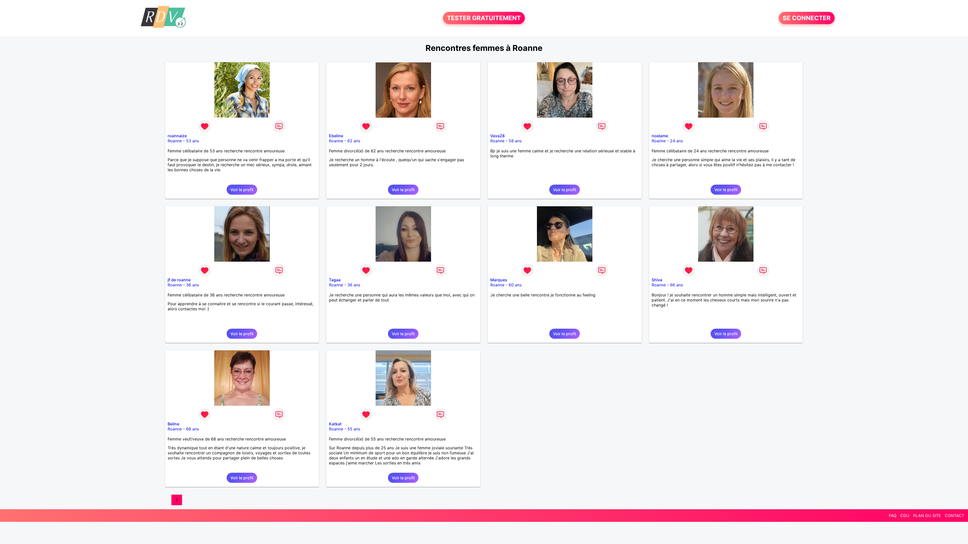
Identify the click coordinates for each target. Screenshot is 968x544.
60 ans (515, 284)
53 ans (192, 140)
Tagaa (335, 279)
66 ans (676, 284)
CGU (904, 515)
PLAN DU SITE (927, 515)
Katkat (335, 423)
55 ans (353, 428)
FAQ (892, 515)
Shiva (657, 279)
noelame (660, 135)
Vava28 (497, 135)
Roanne (175, 140)
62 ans (353, 140)
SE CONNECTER (807, 18)
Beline (173, 423)
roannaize (177, 135)
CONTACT (954, 515)
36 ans (192, 284)
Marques (498, 279)
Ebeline (336, 135)
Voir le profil (241, 189)
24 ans (676, 140)
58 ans (515, 140)
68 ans (192, 428)
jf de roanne (179, 279)
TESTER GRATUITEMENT (484, 18)
